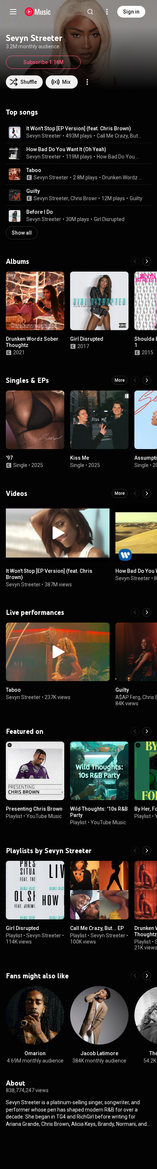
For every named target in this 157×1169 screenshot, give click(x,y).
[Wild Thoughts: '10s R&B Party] (99, 771)
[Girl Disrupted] (99, 301)
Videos (16, 493)
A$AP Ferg (127, 697)
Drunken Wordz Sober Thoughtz (122, 177)
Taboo (33, 170)
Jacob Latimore (99, 1053)
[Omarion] (35, 1015)
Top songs (22, 112)
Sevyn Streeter (43, 136)
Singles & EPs (27, 380)
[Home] (38, 11)
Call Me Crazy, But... (119, 136)
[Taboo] (58, 652)
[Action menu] (87, 82)
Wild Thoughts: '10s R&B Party (99, 812)
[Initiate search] (90, 12)
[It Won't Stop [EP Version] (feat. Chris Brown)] (58, 533)
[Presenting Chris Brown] (35, 771)
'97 (9, 458)
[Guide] (13, 11)
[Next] (146, 261)
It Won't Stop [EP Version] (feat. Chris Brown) (78, 128)
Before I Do (39, 212)
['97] (35, 420)
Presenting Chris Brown (34, 809)
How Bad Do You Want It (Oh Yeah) (66, 149)
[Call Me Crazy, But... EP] (99, 890)
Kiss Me (79, 458)
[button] (14, 132)
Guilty (33, 191)
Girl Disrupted (109, 219)
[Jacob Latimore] (99, 1015)
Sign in (131, 12)
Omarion (35, 1053)
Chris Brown (84, 198)
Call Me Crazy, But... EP (97, 928)
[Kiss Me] (99, 420)
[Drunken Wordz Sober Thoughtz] (35, 301)
